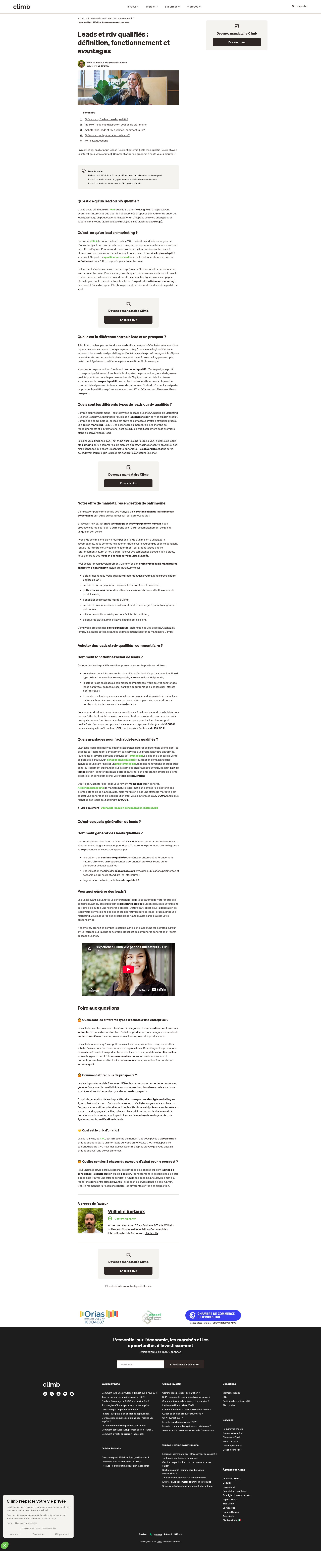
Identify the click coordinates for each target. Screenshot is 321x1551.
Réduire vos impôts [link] (233, 1428)
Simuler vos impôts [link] (232, 1433)
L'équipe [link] (227, 1482)
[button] (5, 1545)
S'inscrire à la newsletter (184, 1364)
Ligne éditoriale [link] (231, 1511)
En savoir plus (128, 319)
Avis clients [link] (228, 1516)
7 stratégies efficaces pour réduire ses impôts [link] (125, 1405)
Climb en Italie (230, 1520)
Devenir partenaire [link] (232, 1445)
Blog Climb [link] (228, 1503)
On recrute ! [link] (229, 1486)
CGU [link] (225, 1396)
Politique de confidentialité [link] (236, 1401)
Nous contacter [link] (231, 1441)
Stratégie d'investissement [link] (236, 1495)
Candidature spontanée (235, 1491)
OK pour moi (62, 1534)
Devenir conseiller (232, 1449)
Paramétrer (38, 1534)
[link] (300, 6)
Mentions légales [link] (231, 1392)
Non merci (15, 1534)
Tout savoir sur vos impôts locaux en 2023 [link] (123, 1396)
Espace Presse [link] (230, 1499)
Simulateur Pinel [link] (231, 1437)
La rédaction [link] (229, 1507)
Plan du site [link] (229, 1405)
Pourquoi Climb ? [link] (231, 1478)
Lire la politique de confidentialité (22, 1523)
